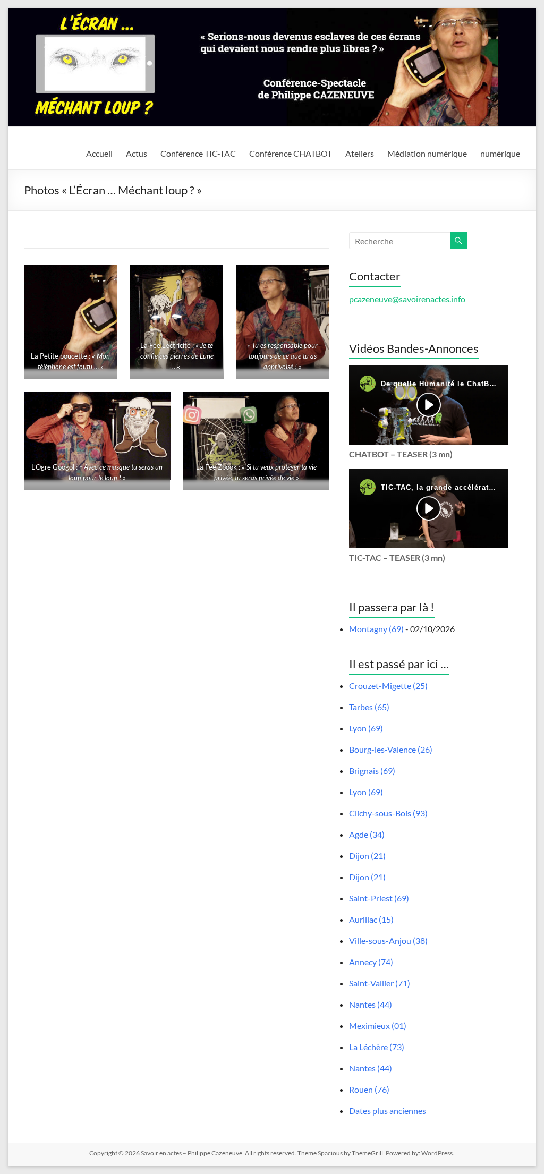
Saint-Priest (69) (379, 898)
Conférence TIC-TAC (198, 153)
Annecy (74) (371, 962)
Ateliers (359, 153)
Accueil (99, 153)
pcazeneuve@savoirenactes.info (407, 299)
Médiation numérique (427, 153)
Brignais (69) (372, 770)
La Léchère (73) (376, 1047)
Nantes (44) (370, 1004)
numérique (500, 153)
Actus (136, 153)
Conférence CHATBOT (290, 153)
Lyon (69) (366, 728)
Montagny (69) (376, 629)
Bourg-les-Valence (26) (390, 749)
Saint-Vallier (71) (379, 983)
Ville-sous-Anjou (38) (388, 940)
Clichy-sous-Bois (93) (388, 813)
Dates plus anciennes (387, 1110)
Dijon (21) (367, 855)
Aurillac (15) (371, 919)
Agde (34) (367, 834)
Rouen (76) (369, 1089)
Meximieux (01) (377, 1025)
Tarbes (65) (369, 707)
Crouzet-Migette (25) (388, 685)
